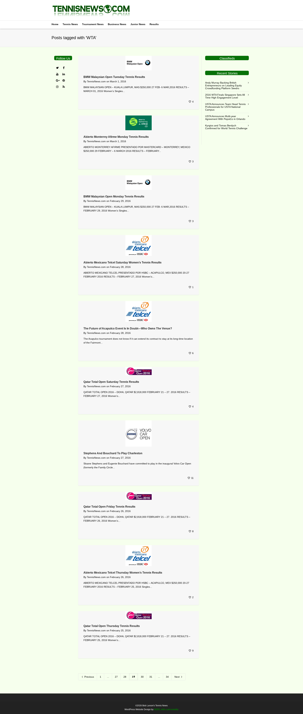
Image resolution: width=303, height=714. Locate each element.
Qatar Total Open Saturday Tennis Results (111, 381)
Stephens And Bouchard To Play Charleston (112, 453)
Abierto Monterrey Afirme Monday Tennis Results (116, 136)
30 (142, 676)
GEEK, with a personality (166, 709)
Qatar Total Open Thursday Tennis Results (111, 625)
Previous (89, 676)
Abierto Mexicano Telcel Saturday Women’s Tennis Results (122, 262)
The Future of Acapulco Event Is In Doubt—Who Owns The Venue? (127, 328)
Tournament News (93, 24)
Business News (117, 24)
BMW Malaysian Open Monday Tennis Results (113, 196)
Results (154, 24)
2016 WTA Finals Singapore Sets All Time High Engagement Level (225, 96)
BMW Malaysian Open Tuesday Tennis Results (114, 76)
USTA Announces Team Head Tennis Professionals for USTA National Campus (225, 107)
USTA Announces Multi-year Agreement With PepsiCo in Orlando (225, 117)
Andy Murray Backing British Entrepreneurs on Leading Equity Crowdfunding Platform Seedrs (223, 85)
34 (167, 676)
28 (124, 676)
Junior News (137, 24)
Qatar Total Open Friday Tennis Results (109, 506)
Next (177, 676)
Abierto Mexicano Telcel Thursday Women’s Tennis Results (122, 572)
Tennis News (70, 24)
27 (116, 676)
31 (150, 676)
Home (55, 24)
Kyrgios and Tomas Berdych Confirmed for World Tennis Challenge (226, 127)
